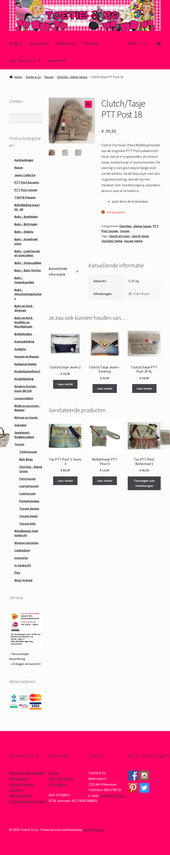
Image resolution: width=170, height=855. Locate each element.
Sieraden (20, 425)
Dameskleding (24, 341)
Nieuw (18, 167)
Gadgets (20, 349)
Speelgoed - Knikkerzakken (24, 434)
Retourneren (19, 778)
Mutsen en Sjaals (26, 417)
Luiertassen (27, 493)
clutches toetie (111, 241)
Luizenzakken (23, 398)
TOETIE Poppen (25, 197)
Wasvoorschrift (20, 795)
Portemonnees (29, 501)
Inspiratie (21, 558)
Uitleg (53, 773)
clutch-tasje (140, 236)
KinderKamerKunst (27, 371)
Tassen (49, 77)
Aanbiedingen (23, 160)
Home (18, 77)
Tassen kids (27, 524)
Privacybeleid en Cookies (27, 801)
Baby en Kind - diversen (24, 308)
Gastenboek (57, 60)
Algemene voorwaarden (27, 773)
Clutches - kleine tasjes (72, 77)
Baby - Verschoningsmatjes (27, 294)
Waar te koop (23, 580)
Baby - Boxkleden (26, 217)
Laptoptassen (29, 486)
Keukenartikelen (25, 364)
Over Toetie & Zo (22, 60)
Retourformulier (22, 784)
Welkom (15, 43)
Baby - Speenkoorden (24, 280)
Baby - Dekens (24, 232)
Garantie (16, 790)
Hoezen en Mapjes (26, 356)
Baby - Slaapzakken (27, 263)
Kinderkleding (23, 379)
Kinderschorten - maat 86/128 (25, 388)
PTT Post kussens (26, 182)
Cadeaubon (22, 550)
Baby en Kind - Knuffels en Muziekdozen (24, 322)
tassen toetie (133, 241)
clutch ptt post (119, 236)
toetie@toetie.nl (113, 795)
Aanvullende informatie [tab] (58, 271)
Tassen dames (29, 508)
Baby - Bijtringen (25, 224)
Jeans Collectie (24, 175)
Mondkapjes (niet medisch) (26, 533)
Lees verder (65, 384)
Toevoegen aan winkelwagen (144, 483)
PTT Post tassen (25, 190)
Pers (17, 573)
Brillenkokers (23, 334)
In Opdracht (22, 565)
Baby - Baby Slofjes (27, 270)
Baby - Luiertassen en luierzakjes (27, 253)
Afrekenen (91, 43)
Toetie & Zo (33, 77)
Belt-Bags (26, 459)
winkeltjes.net (94, 829)
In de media (57, 784)
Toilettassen (28, 452)
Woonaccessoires (26, 543)
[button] (88, 104)
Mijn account (39, 43)
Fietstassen (27, 479)
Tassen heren (28, 516)
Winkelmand (66, 43)
